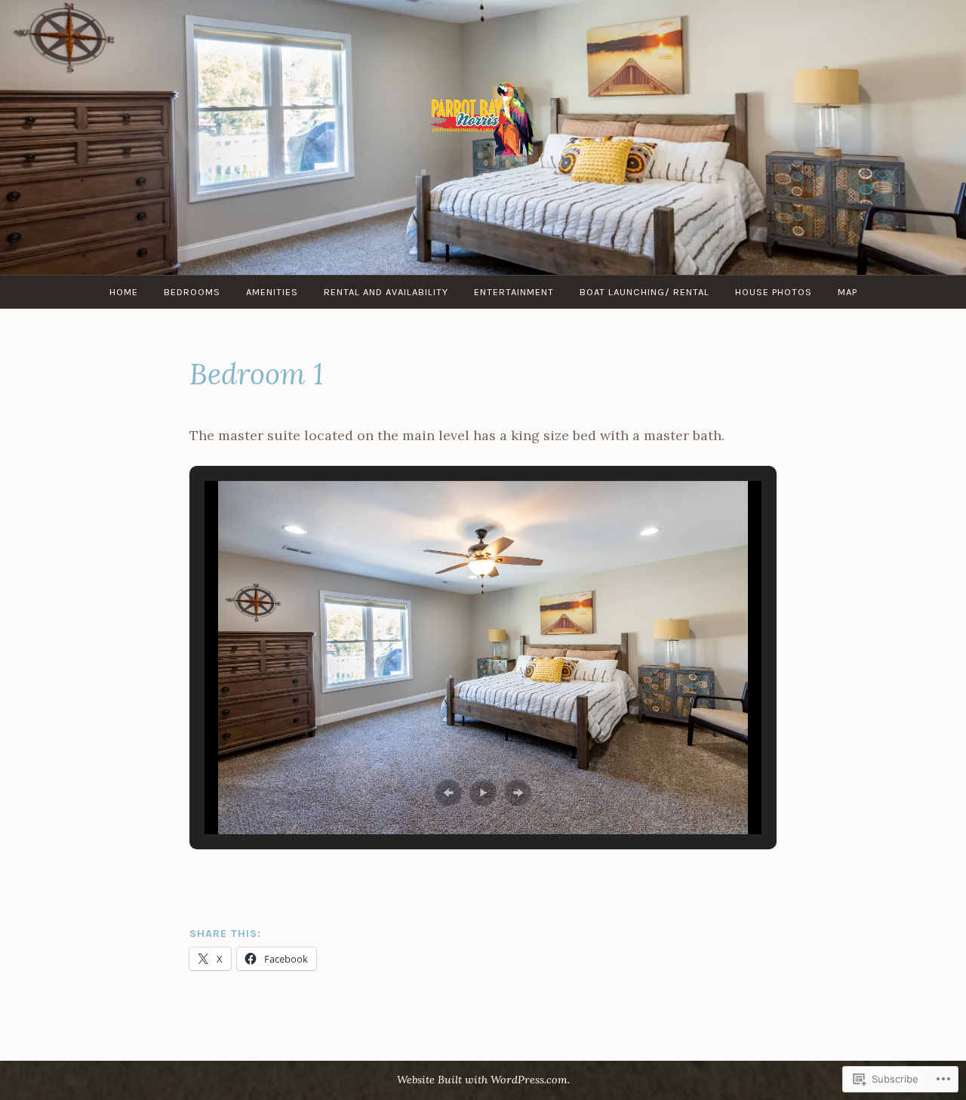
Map (847, 291)
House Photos (773, 291)
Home (123, 291)
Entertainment (514, 291)
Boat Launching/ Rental (644, 291)
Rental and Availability (386, 291)
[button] (448, 792)
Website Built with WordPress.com (482, 1079)
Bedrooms (192, 291)
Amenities (272, 291)
